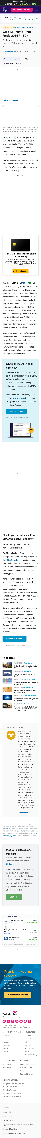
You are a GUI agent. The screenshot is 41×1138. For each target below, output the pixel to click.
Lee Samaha (28, 687)
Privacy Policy (7, 1112)
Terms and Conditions (10, 1129)
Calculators (24, 1071)
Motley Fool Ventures (10, 1090)
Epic (26, 1042)
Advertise (6, 1051)
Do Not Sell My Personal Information (14, 1133)
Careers (5, 1039)
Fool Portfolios (29, 1048)
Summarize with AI (12, 64)
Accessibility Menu (20, 1)
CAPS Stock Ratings (27, 1064)
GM (23, 283)
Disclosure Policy (8, 1116)
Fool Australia (7, 1064)
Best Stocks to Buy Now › (21, 9)
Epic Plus (27, 1045)
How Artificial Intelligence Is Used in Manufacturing (26, 683)
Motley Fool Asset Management (13, 1083)
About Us (6, 1035)
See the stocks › (16, 411)
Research (6, 1042)
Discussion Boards (26, 1067)
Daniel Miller (28, 704)
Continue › (14, 897)
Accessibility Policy (9, 1120)
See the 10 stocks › (14, 639)
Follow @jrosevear (11, 100)
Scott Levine (28, 663)
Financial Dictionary (26, 1074)
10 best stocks (18, 398)
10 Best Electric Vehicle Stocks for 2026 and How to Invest (25, 667)
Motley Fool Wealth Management (13, 1087)
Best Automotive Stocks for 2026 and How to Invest (25, 691)
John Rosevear (11, 51)
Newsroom (6, 1045)
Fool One (27, 1051)
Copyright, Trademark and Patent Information (18, 1125)
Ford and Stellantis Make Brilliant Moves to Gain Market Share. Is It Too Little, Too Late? (25, 709)
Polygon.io (27, 1027)
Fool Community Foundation (12, 1093)
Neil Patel (27, 671)
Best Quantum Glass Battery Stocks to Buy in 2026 (26, 700)
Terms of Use (7, 1108)
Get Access (7, 933)
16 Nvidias (10, 864)
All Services (28, 1035)
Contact (5, 1048)
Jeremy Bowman (30, 679)
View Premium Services (18, 995)
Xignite (19, 1027)
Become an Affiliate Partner (12, 1096)
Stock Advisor (29, 1039)
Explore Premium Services (23, 27)
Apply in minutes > (20, 271)
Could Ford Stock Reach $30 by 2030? (24, 675)
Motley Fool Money (31, 1055)
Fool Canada (7, 1067)
